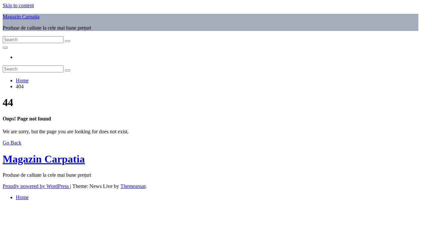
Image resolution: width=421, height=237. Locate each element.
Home (22, 80)
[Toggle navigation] (5, 48)
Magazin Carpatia (21, 16)
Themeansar (132, 186)
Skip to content (18, 5)
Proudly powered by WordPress (36, 186)
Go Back (12, 142)
